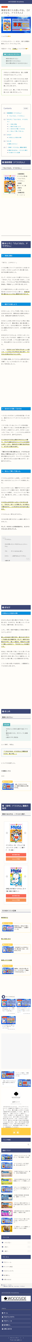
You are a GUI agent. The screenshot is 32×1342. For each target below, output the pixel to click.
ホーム (6, 1313)
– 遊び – (17, 1251)
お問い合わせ (7, 1279)
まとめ (9, 141)
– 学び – (17, 1247)
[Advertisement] (16, 219)
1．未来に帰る (13, 124)
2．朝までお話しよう (15, 126)
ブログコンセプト (9, 1271)
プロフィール (7, 1262)
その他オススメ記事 (14, 152)
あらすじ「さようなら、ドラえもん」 (17, 120)
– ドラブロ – (17, 1243)
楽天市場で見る (16, 854)
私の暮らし (7, 1275)
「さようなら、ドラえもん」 (17, 116)
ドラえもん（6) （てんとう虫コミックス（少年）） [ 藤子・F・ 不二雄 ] (16, 847)
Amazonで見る (16, 859)
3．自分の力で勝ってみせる (17, 129)
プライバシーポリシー (14, 1337)
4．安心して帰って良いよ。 (17, 131)
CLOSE (25, 108)
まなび (9, 135)
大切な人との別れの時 (15, 137)
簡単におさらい (13, 144)
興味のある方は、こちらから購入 (18, 150)
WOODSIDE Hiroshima (16, 2)
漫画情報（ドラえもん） (14, 113)
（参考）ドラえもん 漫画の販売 (17, 147)
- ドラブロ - (4, 6)
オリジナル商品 (8, 1266)
